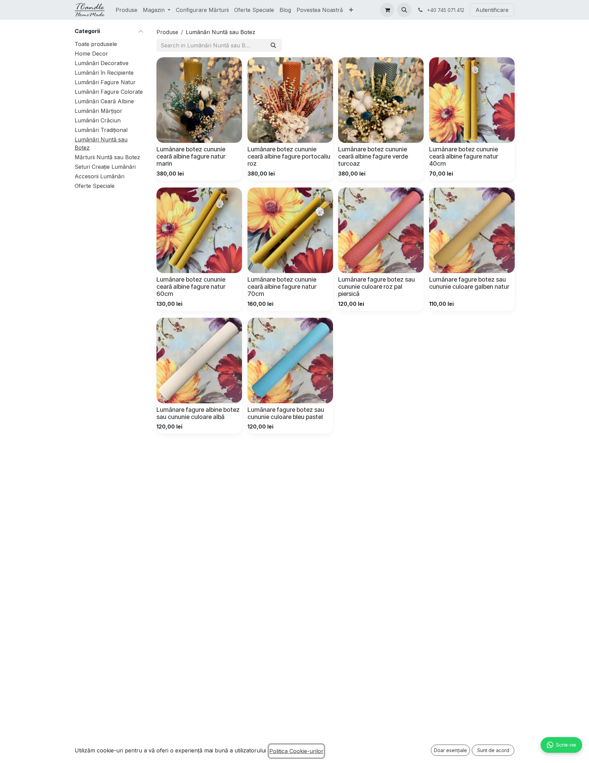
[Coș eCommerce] (387, 10)
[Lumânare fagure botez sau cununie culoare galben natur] (472, 230)
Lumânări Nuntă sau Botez (101, 143)
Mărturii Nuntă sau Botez (107, 157)
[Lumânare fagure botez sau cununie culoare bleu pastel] (290, 360)
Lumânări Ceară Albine (104, 101)
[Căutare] (273, 45)
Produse (167, 32)
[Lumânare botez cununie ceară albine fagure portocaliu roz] (290, 100)
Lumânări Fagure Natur (105, 82)
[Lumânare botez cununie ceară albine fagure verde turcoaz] (381, 100)
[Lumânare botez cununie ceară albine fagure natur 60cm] (199, 230)
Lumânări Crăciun (98, 120)
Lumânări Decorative (102, 63)
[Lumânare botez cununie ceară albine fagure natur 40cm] (472, 100)
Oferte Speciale (95, 185)
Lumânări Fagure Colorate (109, 91)
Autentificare (492, 9)
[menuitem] (126, 10)
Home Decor (91, 53)
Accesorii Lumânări (99, 176)
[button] (404, 10)
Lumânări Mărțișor (98, 110)
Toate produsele (96, 44)
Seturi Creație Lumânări (105, 166)
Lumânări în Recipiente (104, 72)
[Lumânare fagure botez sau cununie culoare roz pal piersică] (381, 230)
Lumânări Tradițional (101, 129)
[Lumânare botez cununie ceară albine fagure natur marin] (199, 100)
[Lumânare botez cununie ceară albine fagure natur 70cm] (290, 230)
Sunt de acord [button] (493, 750)
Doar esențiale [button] (450, 750)
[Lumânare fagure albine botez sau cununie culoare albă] (199, 360)
